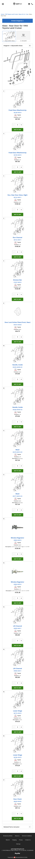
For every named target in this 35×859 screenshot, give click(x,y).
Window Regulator (17, 538)
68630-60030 (17, 801)
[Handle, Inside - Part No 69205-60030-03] (17, 354)
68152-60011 (17, 240)
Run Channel (17, 237)
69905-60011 (17, 628)
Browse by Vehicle (7, 835)
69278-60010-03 (17, 452)
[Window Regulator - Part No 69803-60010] (17, 527)
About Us (17, 835)
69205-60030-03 (17, 367)
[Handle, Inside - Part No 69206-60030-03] (17, 396)
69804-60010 (17, 584)
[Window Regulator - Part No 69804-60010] (17, 571)
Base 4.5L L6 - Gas (23, 14)
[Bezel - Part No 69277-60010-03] (17, 483)
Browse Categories (16, 21)
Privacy (21, 840)
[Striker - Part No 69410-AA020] (17, 311)
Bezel (17, 450)
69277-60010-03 (17, 496)
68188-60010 (17, 112)
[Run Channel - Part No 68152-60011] (17, 227)
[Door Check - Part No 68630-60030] (17, 788)
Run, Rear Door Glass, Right (17, 195)
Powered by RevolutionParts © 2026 (17, 857)
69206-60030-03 (17, 409)
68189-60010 (17, 155)
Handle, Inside (17, 365)
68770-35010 (17, 713)
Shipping (14, 840)
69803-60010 (17, 540)
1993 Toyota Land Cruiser (11, 14)
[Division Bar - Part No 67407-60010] (17, 269)
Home (2, 14)
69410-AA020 (17, 325)
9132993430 (30, 850)
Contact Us (28, 840)
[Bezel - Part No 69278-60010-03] (17, 439)
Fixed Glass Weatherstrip (17, 110)
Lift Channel (17, 626)
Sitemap (18, 844)
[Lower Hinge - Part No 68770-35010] (17, 700)
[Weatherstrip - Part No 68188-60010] (17, 99)
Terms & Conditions (27, 835)
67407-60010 (17, 282)
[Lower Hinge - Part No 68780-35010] (17, 744)
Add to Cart (17, 129)
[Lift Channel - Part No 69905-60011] (17, 615)
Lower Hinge (17, 711)
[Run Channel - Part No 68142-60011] (17, 184)
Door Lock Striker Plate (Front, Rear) (17, 322)
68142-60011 (17, 197)
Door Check (17, 799)
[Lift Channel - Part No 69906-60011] (17, 658)
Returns (8, 840)
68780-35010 (17, 757)
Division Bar (17, 280)
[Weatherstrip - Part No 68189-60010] (17, 142)
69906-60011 (17, 671)
